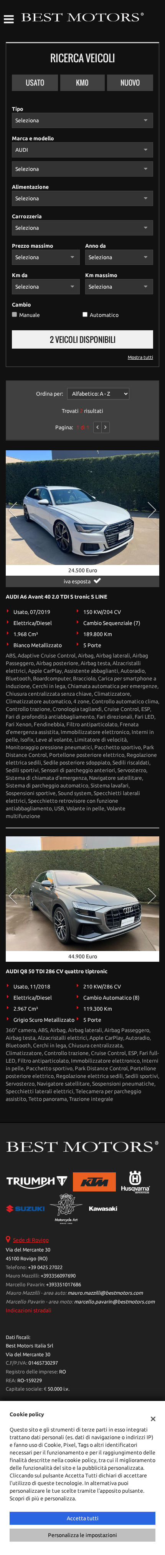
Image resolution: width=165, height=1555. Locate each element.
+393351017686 (63, 1284)
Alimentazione (30, 187)
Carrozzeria (27, 216)
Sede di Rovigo (31, 1240)
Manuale (29, 315)
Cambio (21, 305)
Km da (20, 275)
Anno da (95, 246)
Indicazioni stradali (28, 1310)
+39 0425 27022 (45, 1267)
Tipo (17, 109)
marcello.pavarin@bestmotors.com (114, 1302)
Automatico (104, 315)
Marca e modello (33, 138)
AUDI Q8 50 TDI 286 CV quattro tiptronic (56, 971)
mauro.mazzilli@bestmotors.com (105, 1293)
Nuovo (130, 83)
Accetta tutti (83, 1518)
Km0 (82, 83)
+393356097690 (58, 1276)
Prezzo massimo (32, 246)
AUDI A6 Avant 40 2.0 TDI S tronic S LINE (56, 597)
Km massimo (101, 275)
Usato (35, 83)
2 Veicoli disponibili (83, 339)
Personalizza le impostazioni (82, 1535)
